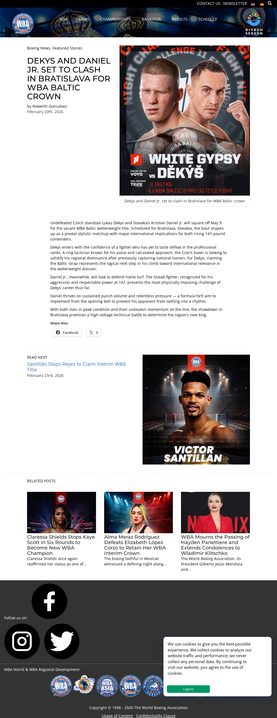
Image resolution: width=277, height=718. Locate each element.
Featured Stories (67, 48)
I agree (188, 689)
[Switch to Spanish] (262, 3)
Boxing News (38, 48)
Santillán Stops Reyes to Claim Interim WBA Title (76, 367)
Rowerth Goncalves (49, 106)
